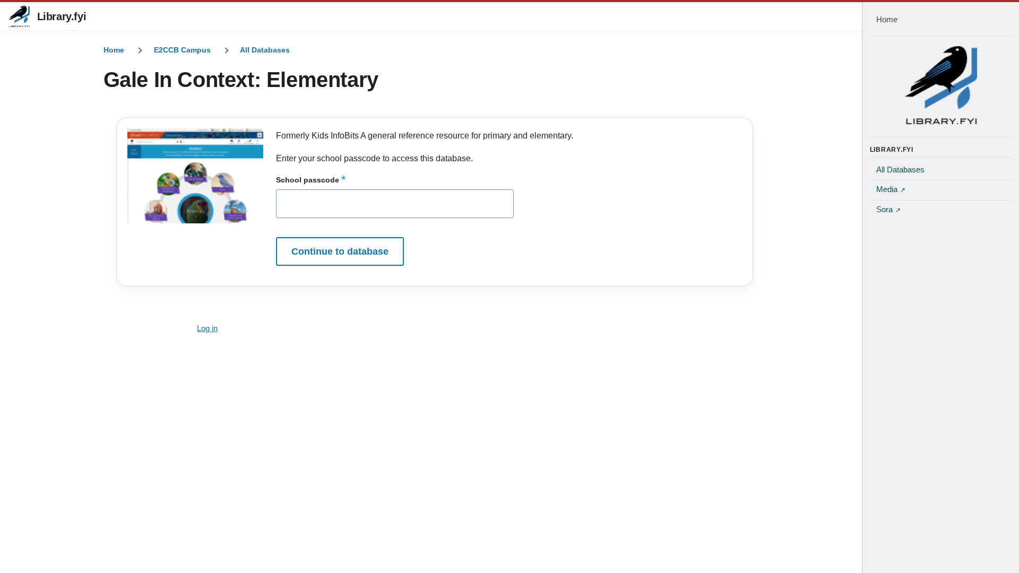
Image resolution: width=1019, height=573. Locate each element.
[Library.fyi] (19, 16)
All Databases (265, 50)
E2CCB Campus (182, 50)
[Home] (941, 85)
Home (113, 50)
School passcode (307, 180)
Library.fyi (62, 16)
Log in (207, 328)
